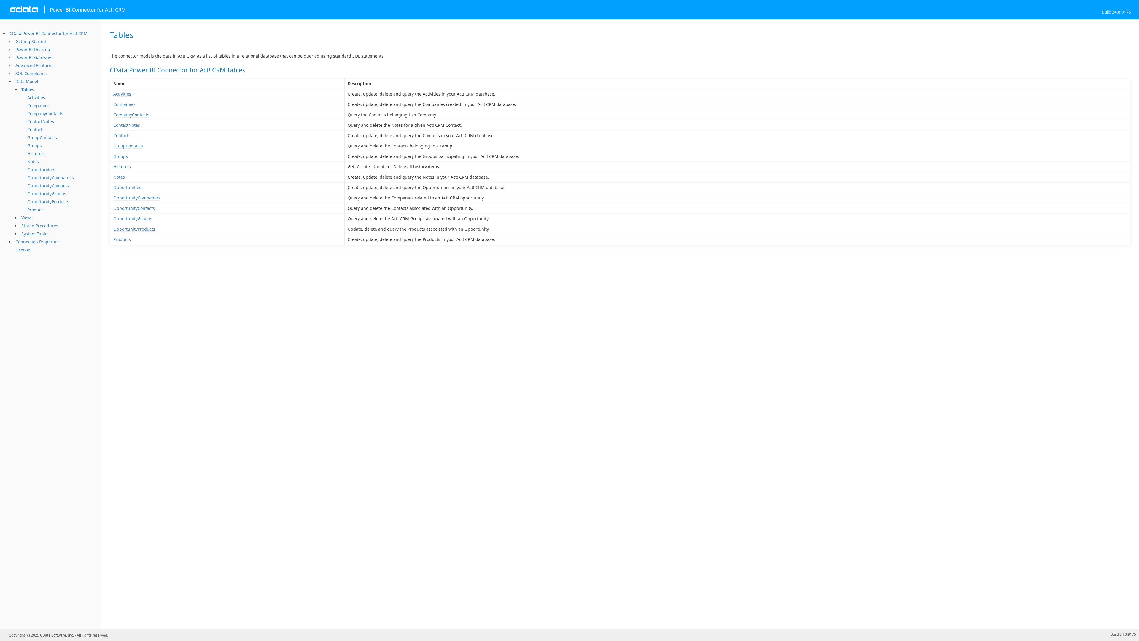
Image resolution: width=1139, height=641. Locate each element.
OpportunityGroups (46, 193)
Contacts (35, 129)
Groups (34, 145)
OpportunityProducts (48, 201)
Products (36, 209)
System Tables (35, 234)
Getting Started (30, 41)
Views (27, 217)
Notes (33, 161)
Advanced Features (34, 65)
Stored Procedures (39, 226)
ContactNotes (40, 121)
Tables (27, 89)
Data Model (26, 81)
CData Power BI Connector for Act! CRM (48, 33)
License (22, 250)
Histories (36, 153)
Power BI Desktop (32, 49)
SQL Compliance (31, 73)
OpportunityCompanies (50, 177)
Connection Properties (37, 242)
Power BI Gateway (33, 57)
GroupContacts (42, 137)
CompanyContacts (45, 113)
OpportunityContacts (48, 185)
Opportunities (41, 169)
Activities (36, 97)
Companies (38, 105)
